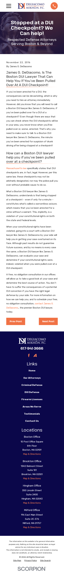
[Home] (31, 6)
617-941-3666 (32, 348)
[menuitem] (17, 560)
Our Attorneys (32, 378)
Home (32, 370)
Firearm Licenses (31, 399)
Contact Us (32, 421)
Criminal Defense (31, 385)
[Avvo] (35, 355)
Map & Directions (32, 454)
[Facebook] (29, 355)
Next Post (48, 321)
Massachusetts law (16, 168)
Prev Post (16, 321)
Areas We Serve (32, 406)
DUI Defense (32, 392)
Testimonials (32, 413)
